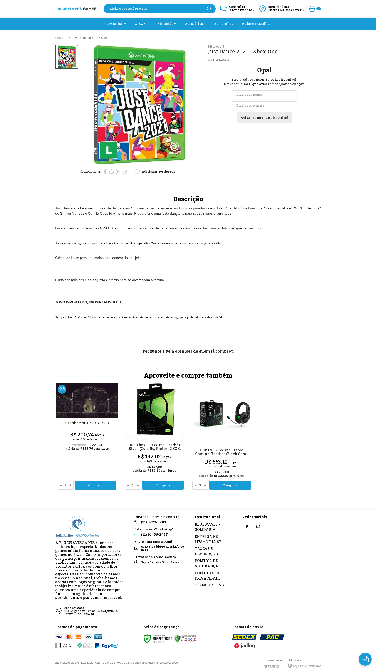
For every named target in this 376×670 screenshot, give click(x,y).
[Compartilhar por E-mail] (125, 171)
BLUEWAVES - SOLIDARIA (207, 527)
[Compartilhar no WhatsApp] (111, 171)
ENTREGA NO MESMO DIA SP (208, 539)
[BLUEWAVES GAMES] (77, 9)
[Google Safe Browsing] (185, 638)
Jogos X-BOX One (95, 38)
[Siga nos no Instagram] (258, 526)
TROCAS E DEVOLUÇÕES (207, 551)
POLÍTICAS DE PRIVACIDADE (207, 576)
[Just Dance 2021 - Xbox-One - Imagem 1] (67, 56)
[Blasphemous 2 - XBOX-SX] (87, 437)
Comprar (95, 485)
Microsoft (216, 46)
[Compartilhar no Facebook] (105, 171)
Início (59, 38)
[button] (66, 57)
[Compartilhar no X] (118, 171)
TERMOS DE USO (209, 585)
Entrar (273, 10)
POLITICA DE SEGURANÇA (206, 564)
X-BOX (73, 38)
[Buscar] (209, 8)
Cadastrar (293, 10)
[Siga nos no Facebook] (246, 526)
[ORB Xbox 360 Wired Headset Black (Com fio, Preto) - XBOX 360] (154, 437)
